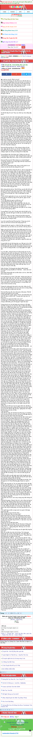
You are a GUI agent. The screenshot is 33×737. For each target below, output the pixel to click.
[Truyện (9, 633)
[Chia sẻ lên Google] (16, 74)
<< (6, 613)
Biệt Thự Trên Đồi (7, 690)
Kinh (16, 633)
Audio (16, 635)
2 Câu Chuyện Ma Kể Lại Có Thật (11, 665)
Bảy (22, 633)
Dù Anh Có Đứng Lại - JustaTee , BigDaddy (14, 683)
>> (20, 613)
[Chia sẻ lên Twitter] (26, 74)
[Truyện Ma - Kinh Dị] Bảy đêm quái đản (12, 651)
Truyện (4, 635)
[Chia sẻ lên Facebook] (6, 74)
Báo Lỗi (20, 56)
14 (18, 613)
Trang (2, 633)
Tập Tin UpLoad (27, 56)
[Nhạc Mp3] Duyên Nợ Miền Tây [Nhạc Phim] (15, 697)
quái (27, 633)
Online (20, 635)
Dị (12, 635)
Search (3, 56)
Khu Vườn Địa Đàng (8, 701)
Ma (13, 633)
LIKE (13, 619)
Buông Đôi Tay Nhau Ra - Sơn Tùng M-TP (14, 679)
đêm (24, 633)
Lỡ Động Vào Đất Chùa (8, 662)
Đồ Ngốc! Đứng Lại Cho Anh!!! (11, 694)
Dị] (19, 633)
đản (30, 633)
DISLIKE (19, 619)
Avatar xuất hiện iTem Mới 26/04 (11, 686)
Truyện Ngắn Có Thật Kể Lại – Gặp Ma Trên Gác (15, 655)
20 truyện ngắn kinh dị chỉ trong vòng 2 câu (13, 658)
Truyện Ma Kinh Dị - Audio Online (14, 66)
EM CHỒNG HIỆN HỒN (8, 669)
